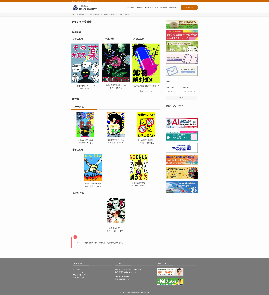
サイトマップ (78, 272)
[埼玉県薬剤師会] (84, 7)
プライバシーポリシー (81, 275)
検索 (181, 98)
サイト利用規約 (79, 277)
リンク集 (76, 269)
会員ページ (190, 7)
